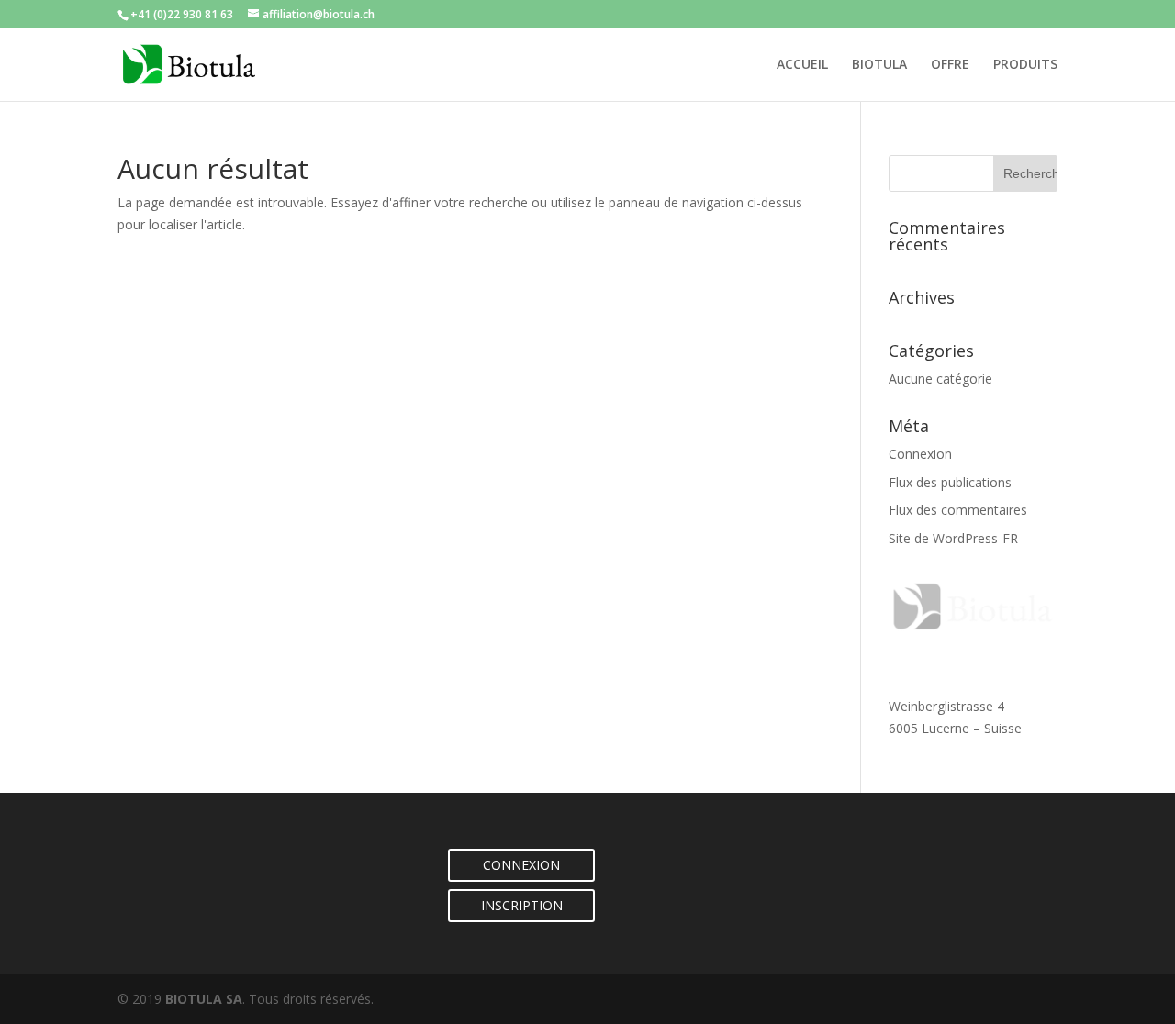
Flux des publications (950, 482)
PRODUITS (1025, 65)
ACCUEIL (802, 65)
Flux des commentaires (958, 509)
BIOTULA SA (203, 998)
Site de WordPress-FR (953, 538)
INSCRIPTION (522, 905)
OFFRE (950, 65)
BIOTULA (879, 65)
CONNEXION (521, 865)
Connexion (920, 453)
